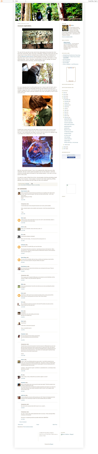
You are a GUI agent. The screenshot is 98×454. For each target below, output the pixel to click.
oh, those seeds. (67, 135)
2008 (64, 147)
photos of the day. (68, 119)
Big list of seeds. (67, 129)
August (66, 106)
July (65, 108)
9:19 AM (22, 280)
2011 (64, 94)
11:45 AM (23, 306)
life (26, 184)
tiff (21, 374)
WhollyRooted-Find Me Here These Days (71, 55)
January (66, 144)
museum (33, 184)
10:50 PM (23, 370)
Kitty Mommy (24, 266)
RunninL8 (23, 382)
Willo (22, 284)
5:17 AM (22, 240)
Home (38, 424)
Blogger (51, 444)
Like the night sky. (68, 138)
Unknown (23, 244)
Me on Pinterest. (66, 61)
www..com (71, 67)
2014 (64, 92)
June (65, 110)
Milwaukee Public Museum (27, 56)
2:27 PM (22, 419)
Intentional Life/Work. (68, 43)
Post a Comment (23, 422)
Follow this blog (71, 157)
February (66, 117)
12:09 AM (23, 378)
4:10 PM (22, 329)
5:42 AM (22, 253)
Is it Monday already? (68, 131)
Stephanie (23, 334)
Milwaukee (29, 184)
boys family (23, 184)
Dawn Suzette (24, 191)
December (66, 99)
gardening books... (68, 126)
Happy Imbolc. (67, 140)
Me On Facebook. (67, 59)
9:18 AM (22, 271)
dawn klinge (23, 257)
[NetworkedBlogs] (71, 155)
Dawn (22, 321)
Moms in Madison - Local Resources (70, 64)
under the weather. (68, 120)
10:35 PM (23, 222)
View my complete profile (67, 36)
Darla (22, 218)
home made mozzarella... (69, 124)
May (65, 112)
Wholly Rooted (67, 42)
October (66, 103)
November (66, 101)
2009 (64, 98)
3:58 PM (22, 317)
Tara (22, 234)
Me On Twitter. (66, 62)
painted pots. (67, 128)
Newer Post (20, 424)
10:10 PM (23, 199)
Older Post (55, 424)
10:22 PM (23, 355)
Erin (22, 302)
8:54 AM (22, 262)
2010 (64, 96)
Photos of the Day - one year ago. (71, 142)
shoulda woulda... (68, 133)
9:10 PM (22, 340)
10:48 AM (23, 297)
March (65, 115)
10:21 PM (23, 213)
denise (22, 226)
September (66, 105)
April (65, 114)
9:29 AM (22, 407)
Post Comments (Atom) (28, 426)
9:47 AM (22, 391)
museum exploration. (68, 122)
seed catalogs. (67, 137)
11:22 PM (23, 230)
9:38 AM (22, 289)
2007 (64, 148)
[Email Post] (32, 183)
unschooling (37, 184)
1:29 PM (22, 400)
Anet (22, 311)
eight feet (23, 395)
